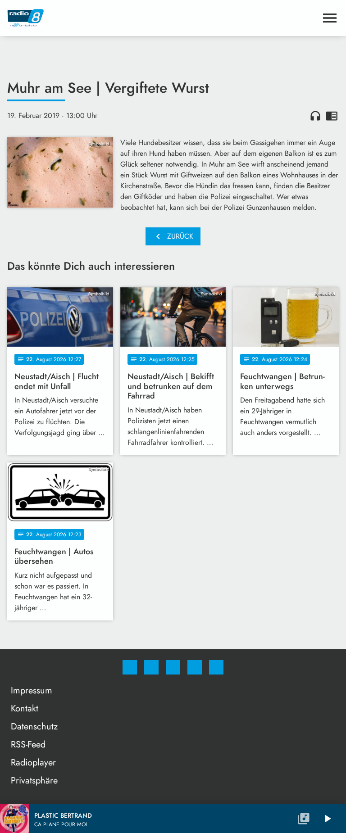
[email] (216, 667)
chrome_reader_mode (331, 115)
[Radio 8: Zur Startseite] (162, 18)
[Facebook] (130, 667)
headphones (315, 115)
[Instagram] (151, 667)
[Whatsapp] (173, 667)
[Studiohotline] (194, 667)
